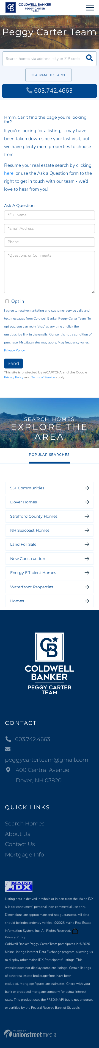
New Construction (27, 558)
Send (13, 363)
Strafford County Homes (33, 516)
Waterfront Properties (31, 586)
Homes (17, 600)
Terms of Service (43, 377)
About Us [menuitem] (17, 834)
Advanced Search (51, 75)
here (8, 173)
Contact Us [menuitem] (20, 844)
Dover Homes (23, 502)
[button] (89, 58)
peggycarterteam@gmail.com (46, 759)
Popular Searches (49, 455)
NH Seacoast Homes (30, 530)
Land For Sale (23, 544)
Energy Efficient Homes (33, 572)
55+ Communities (27, 488)
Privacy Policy (14, 350)
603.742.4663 (53, 91)
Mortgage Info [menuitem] (24, 854)
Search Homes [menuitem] (25, 823)
